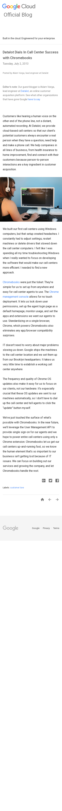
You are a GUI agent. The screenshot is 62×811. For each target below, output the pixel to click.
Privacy (46, 528)
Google (36, 528)
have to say (34, 99)
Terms (56, 528)
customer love (17, 487)
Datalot (25, 91)
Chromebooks (11, 282)
